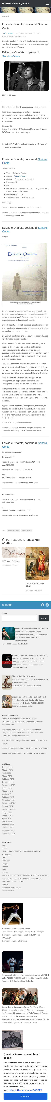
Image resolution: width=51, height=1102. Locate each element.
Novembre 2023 (8, 834)
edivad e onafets (13, 530)
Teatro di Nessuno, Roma (15, 3)
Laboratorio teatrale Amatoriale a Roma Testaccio (23, 1019)
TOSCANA (6, 938)
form (4, 869)
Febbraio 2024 (8, 824)
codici (4, 848)
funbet (4, 753)
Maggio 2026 (7, 770)
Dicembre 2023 (8, 830)
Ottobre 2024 (7, 806)
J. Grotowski (17, 981)
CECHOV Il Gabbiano (11, 561)
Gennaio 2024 (7, 827)
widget (4, 863)
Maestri (5, 884)
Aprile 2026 (6, 773)
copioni (5, 16)
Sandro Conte (11, 56)
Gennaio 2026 (7, 782)
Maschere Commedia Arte (12, 881)
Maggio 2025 (7, 791)
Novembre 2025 (8, 785)
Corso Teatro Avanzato (12, 1007)
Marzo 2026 (7, 776)
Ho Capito (25, 1096)
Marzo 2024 (7, 821)
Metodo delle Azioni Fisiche (21, 1010)
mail (4, 857)
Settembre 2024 (8, 809)
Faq (3, 845)
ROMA (33, 935)
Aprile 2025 (6, 794)
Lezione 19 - (28, 703)
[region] (25, 1076)
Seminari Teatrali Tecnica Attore (16, 929)
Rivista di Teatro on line (11, 888)
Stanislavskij (36, 978)
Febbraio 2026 (8, 779)
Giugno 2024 (7, 812)
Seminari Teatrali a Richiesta (14, 941)
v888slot (5, 748)
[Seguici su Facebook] (42, 605)
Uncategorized (8, 891)
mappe (5, 866)
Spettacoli (6, 860)
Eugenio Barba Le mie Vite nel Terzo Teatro (30, 748)
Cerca (4, 614)
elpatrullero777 (8, 741)
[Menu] (47, 3)
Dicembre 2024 (8, 800)
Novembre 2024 (8, 803)
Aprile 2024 (6, 818)
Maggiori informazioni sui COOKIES (26, 1090)
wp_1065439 (8, 33)
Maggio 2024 (7, 815)
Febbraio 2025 (8, 797)
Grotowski (21, 1013)
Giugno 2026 (7, 767)
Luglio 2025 (6, 788)
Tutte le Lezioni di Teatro (22, 706)
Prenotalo (22, 667)
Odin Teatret (34, 1013)
